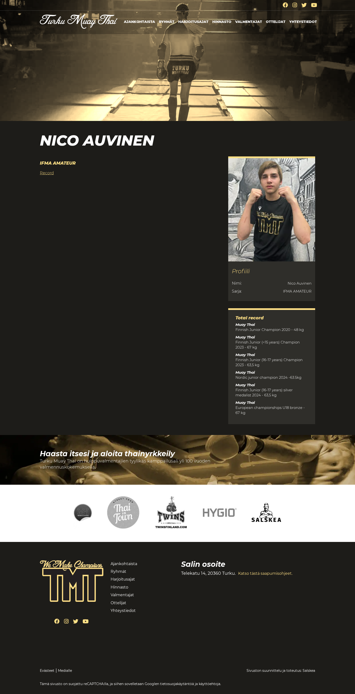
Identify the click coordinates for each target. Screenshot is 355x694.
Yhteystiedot (303, 22)
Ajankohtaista (139, 22)
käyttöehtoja (209, 684)
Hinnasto (221, 22)
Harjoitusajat (193, 22)
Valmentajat (248, 22)
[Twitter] (304, 5)
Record (47, 173)
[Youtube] (314, 5)
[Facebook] (285, 5)
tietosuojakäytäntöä (177, 684)
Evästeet (47, 670)
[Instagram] (295, 5)
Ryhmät (166, 22)
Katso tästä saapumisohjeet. (265, 573)
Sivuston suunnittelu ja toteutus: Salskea (281, 670)
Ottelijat (275, 22)
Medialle (65, 670)
